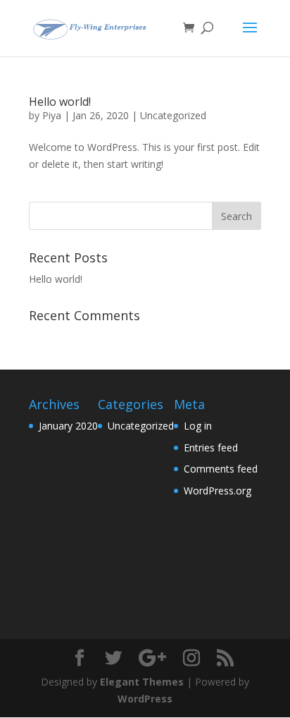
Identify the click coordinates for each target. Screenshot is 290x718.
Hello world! (60, 101)
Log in (198, 425)
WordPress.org (217, 490)
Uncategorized (173, 115)
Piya (51, 115)
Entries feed (211, 447)
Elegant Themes (142, 681)
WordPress (145, 698)
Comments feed (221, 468)
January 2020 (68, 425)
